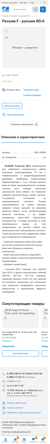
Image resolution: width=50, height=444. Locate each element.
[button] (6, 37)
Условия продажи (32, 95)
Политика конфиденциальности (16, 432)
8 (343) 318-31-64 (33, 373)
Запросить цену (31, 90)
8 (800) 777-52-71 (21, 377)
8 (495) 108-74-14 (15, 373)
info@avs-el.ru (14, 381)
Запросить (8, 346)
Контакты (24, 3)
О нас (32, 3)
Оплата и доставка (10, 3)
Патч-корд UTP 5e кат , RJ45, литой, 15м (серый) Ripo (19, 333)
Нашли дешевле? (15, 114)
